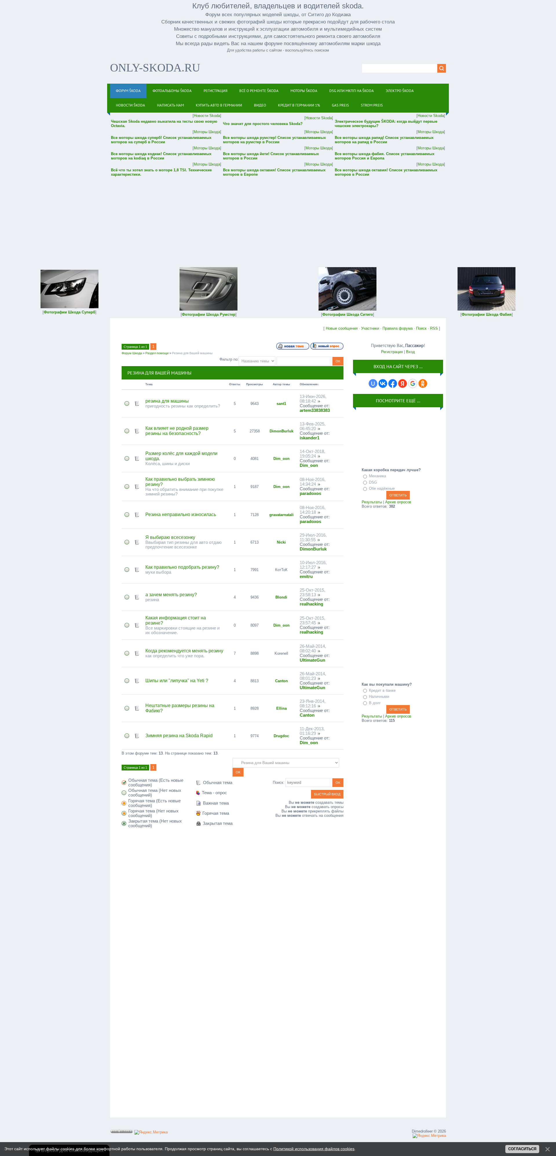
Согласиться (522, 1149)
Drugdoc (281, 736)
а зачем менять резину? (171, 594)
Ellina (281, 708)
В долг (375, 703)
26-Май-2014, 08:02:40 (313, 648)
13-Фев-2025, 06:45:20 (312, 426)
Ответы (234, 384)
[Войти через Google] (412, 383)
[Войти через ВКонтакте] (382, 383)
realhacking (311, 604)
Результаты (372, 502)
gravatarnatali (281, 515)
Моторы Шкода (207, 132)
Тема (149, 384)
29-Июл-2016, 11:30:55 (313, 537)
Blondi (281, 597)
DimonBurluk (281, 431)
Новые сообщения (342, 328)
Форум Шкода (132, 353)
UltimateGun (312, 660)
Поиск (421, 328)
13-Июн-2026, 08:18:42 (313, 398)
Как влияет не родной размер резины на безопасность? (177, 431)
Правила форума (398, 328)
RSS (434, 328)
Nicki (281, 542)
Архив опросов (398, 502)
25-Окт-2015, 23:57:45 (312, 620)
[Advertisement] (278, 217)
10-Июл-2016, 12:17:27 (313, 565)
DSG (373, 482)
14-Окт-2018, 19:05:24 (312, 453)
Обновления (309, 384)
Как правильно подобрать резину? (182, 567)
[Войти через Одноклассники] (422, 383)
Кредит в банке (382, 690)
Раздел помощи (157, 353)
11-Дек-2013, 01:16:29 (312, 731)
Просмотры (254, 384)
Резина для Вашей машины (192, 353)
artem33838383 (315, 410)
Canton (281, 681)
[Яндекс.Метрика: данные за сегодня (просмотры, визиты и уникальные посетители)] (151, 1132)
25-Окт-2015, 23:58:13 (312, 592)
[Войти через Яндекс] (402, 383)
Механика (377, 476)
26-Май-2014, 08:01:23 (313, 676)
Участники (370, 328)
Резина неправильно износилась (180, 514)
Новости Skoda (207, 115)
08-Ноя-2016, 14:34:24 (312, 482)
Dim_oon (281, 458)
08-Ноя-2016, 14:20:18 (312, 510)
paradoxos (310, 493)
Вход (410, 352)
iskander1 (309, 438)
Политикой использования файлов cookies (313, 1148)
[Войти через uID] (373, 383)
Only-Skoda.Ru (155, 67)
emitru (306, 576)
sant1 (281, 403)
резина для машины (167, 401)
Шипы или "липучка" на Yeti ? (176, 680)
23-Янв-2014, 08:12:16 (312, 703)
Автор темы (281, 384)
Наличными (379, 696)
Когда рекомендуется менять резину (184, 650)
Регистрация (392, 352)
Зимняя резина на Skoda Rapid (179, 735)
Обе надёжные (382, 488)
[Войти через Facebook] (392, 383)
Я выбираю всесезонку (170, 537)
